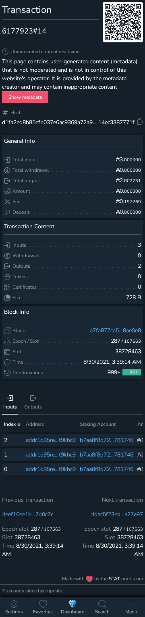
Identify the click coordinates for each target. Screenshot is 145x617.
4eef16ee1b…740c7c (27, 514)
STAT (115, 578)
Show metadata (25, 97)
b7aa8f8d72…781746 (106, 440)
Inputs (10, 407)
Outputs (33, 407)
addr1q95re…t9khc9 (51, 440)
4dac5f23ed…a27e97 (117, 514)
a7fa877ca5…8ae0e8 (115, 330)
